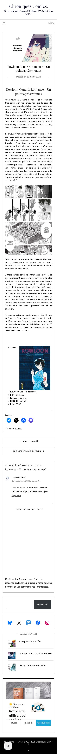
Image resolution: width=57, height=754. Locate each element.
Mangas (18, 428)
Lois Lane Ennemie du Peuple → (28, 450)
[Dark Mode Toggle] (8, 746)
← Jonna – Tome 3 (28, 440)
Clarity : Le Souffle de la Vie (32, 665)
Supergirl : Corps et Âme (30, 641)
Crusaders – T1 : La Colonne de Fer (35, 653)
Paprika (16, 477)
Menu (51, 22)
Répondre (16, 495)
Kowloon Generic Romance (23, 391)
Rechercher (42, 604)
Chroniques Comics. (28, 6)
